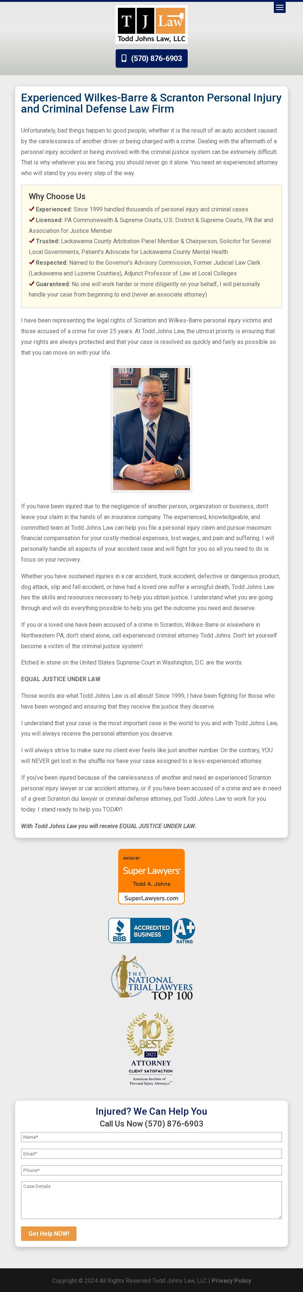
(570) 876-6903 (156, 58)
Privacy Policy (231, 1280)
